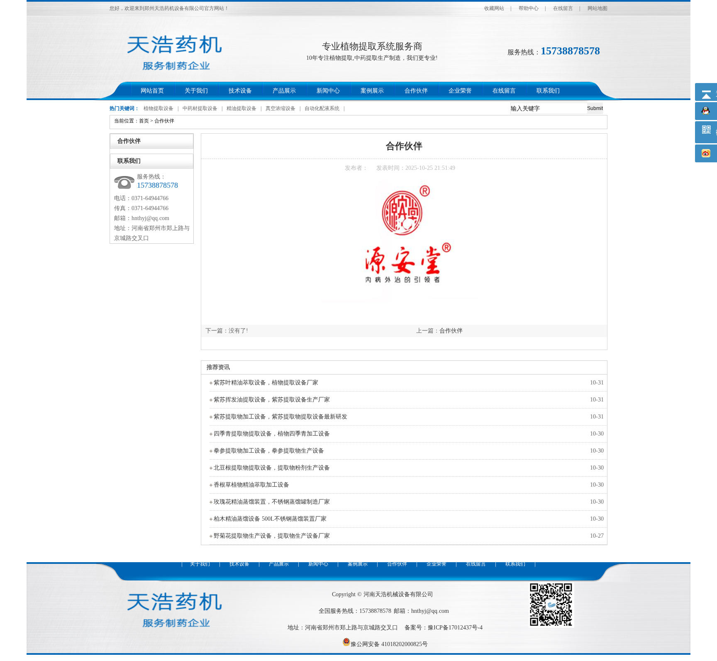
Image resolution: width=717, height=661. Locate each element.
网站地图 (597, 8)
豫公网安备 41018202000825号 (389, 644)
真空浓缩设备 (280, 108)
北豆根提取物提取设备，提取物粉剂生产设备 (272, 468)
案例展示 (372, 91)
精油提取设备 (241, 108)
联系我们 (548, 91)
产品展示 (284, 91)
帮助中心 (529, 8)
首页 (144, 121)
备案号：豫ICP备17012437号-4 (444, 627)
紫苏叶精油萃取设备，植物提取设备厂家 (266, 382)
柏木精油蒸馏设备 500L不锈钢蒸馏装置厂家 (270, 519)
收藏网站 (494, 8)
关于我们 (196, 91)
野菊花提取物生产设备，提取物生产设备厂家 (272, 536)
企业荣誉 (460, 91)
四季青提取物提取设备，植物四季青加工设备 (272, 434)
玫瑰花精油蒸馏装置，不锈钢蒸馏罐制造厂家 (272, 502)
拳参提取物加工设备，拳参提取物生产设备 (269, 451)
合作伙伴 (416, 91)
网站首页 (152, 91)
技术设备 (240, 91)
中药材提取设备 (200, 108)
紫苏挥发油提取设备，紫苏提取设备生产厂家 (272, 400)
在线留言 (563, 8)
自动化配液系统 (322, 108)
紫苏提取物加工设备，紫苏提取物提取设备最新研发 (280, 417)
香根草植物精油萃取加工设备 (251, 485)
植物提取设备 (158, 108)
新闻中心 (328, 91)
